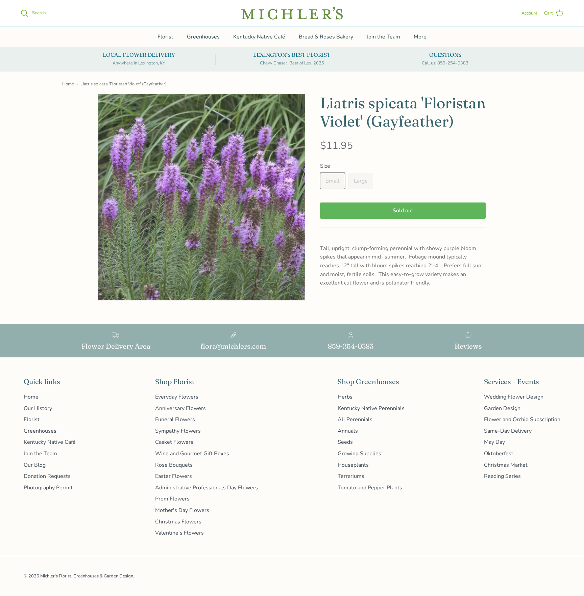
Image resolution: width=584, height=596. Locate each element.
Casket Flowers (174, 442)
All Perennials (355, 419)
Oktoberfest (498, 453)
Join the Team (383, 36)
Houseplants (353, 465)
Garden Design (502, 408)
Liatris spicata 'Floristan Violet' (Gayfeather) (123, 84)
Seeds (345, 442)
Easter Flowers (173, 476)
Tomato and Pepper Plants (370, 487)
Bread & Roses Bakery (326, 36)
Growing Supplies (359, 453)
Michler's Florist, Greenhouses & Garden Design (86, 576)
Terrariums (351, 476)
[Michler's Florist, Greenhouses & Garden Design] (292, 13)
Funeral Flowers (175, 419)
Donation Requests (47, 476)
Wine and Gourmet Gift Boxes (192, 453)
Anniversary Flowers (180, 408)
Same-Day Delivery (508, 431)
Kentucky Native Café (259, 36)
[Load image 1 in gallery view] (201, 197)
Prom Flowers (172, 499)
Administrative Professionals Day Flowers (206, 487)
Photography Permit (48, 487)
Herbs (345, 397)
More (420, 36)
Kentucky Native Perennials (371, 408)
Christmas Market (506, 465)
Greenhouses (203, 36)
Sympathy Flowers (178, 431)
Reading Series (502, 476)
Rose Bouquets (174, 465)
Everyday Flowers (176, 397)
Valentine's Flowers (179, 533)
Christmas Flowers (178, 521)
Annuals (348, 431)
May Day (494, 442)
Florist (165, 36)
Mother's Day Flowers (182, 510)
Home (68, 84)
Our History (38, 408)
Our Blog (35, 465)
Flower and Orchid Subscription (522, 419)
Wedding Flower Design (513, 397)
